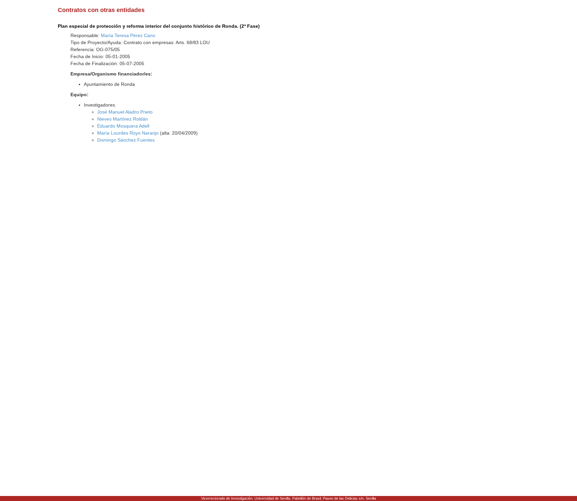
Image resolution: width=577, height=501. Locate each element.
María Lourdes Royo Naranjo (128, 133)
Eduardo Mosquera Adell (123, 126)
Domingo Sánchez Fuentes (126, 140)
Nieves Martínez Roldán (122, 119)
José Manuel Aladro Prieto (125, 112)
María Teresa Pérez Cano (128, 35)
